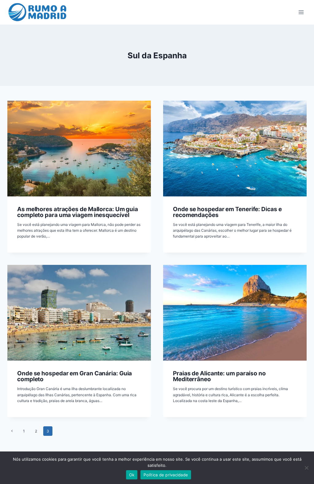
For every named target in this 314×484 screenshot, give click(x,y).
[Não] (306, 468)
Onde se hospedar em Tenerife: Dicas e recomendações (227, 212)
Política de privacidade (166, 474)
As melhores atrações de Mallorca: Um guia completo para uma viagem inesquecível (77, 212)
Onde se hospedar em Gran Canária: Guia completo (74, 376)
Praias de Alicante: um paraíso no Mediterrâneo (219, 376)
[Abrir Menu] (301, 12)
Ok (132, 474)
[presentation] (79, 148)
